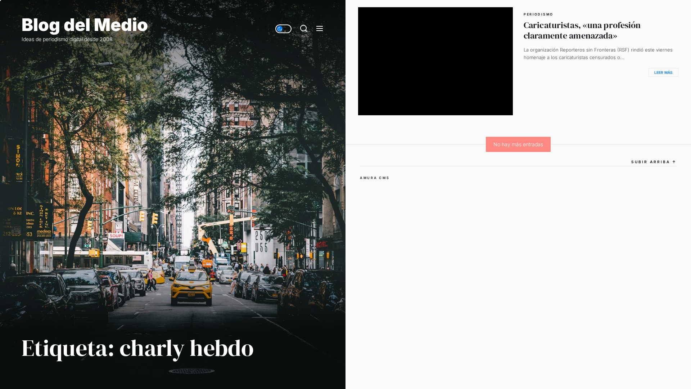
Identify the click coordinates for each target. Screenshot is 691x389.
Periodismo (539, 14)
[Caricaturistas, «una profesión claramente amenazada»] (435, 61)
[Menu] (319, 29)
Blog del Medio (85, 24)
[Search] (303, 29)
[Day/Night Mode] (283, 29)
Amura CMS (374, 178)
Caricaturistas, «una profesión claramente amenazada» (582, 30)
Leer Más (663, 72)
